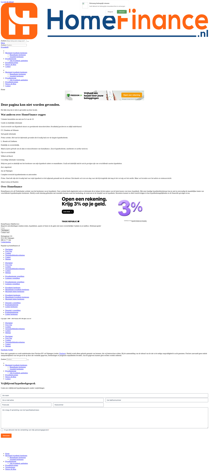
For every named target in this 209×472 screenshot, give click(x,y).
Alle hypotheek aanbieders (19, 61)
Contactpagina (6, 242)
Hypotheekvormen (11, 63)
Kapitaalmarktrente (11, 305)
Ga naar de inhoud (7, 2)
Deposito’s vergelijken (13, 303)
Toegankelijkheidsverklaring (15, 255)
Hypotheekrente (10, 59)
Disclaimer (9, 249)
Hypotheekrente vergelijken (14, 276)
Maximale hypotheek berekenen (16, 53)
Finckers (62, 353)
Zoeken (3, 41)
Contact (8, 66)
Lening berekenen (11, 307)
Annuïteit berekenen (17, 57)
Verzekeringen (10, 467)
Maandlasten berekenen (18, 55)
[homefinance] (104, 39)
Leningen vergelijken (12, 278)
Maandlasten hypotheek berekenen (17, 289)
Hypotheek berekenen (12, 287)
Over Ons (8, 251)
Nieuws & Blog (10, 64)
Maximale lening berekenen (14, 291)
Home (7, 454)
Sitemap (8, 259)
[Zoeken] (28, 41)
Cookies (8, 253)
